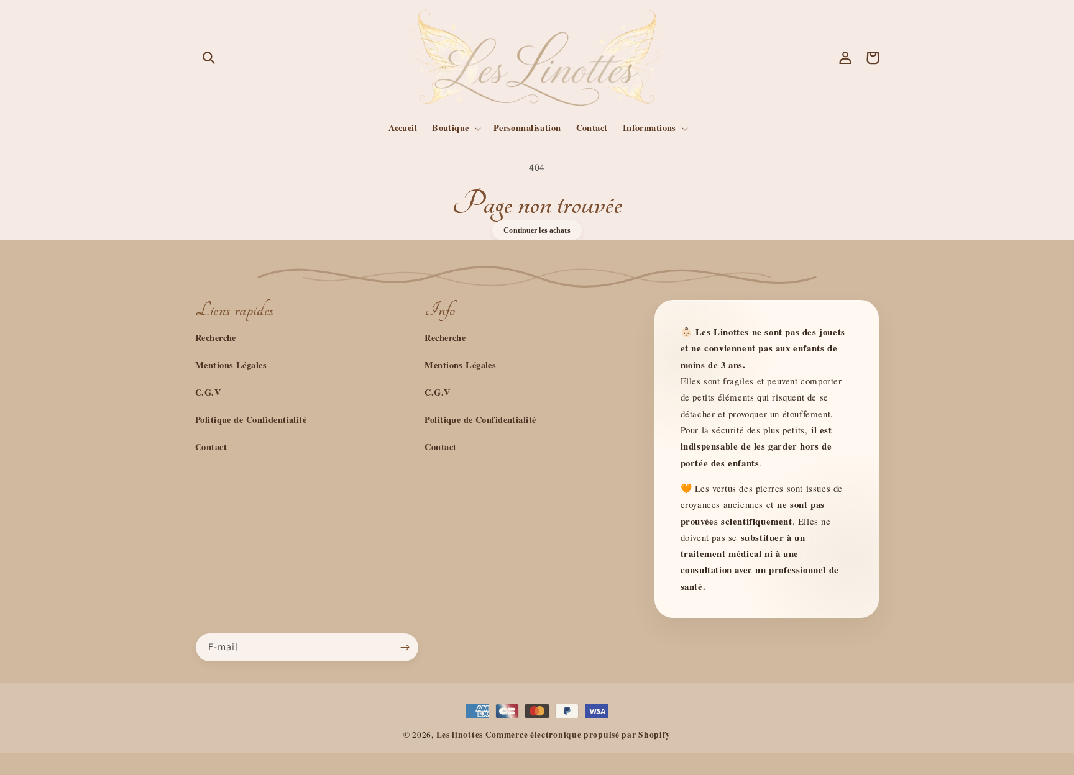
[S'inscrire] (404, 647)
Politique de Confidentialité (250, 419)
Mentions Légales (231, 364)
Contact (211, 446)
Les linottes (459, 734)
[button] (209, 57)
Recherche (215, 337)
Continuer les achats (536, 230)
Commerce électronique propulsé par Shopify (578, 734)
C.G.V (208, 392)
